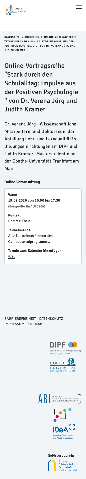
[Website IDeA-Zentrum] (64, 431)
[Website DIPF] (66, 348)
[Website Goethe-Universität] (63, 364)
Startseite (12, 37)
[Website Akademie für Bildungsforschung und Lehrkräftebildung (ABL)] (60, 398)
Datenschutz (51, 318)
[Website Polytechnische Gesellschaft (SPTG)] (65, 465)
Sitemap (35, 324)
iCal (11, 256)
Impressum (14, 324)
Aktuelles (31, 37)
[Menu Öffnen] (79, 7)
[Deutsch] (23, 15)
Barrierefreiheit (20, 318)
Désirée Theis (19, 221)
